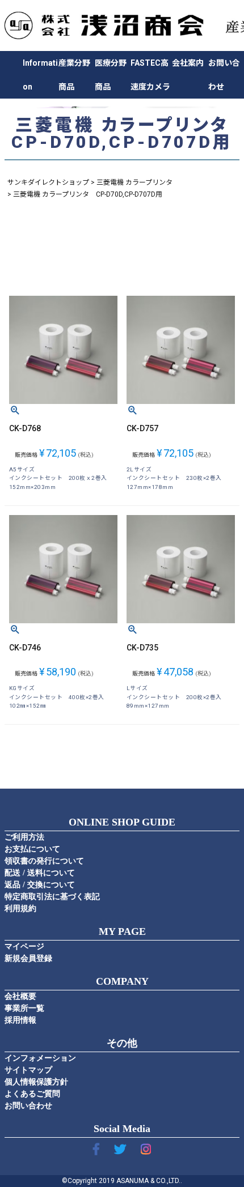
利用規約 (20, 908)
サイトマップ (28, 1070)
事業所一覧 (24, 1008)
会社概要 (20, 996)
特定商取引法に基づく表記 (52, 896)
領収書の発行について (44, 861)
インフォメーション (40, 1058)
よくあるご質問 (32, 1094)
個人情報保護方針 (36, 1082)
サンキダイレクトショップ (48, 182)
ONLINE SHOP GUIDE (122, 822)
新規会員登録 (28, 958)
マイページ (24, 946)
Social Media (122, 1128)
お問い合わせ (28, 1105)
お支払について (32, 849)
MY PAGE (122, 931)
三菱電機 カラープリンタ (134, 182)
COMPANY (122, 981)
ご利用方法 (24, 837)
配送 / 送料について (40, 873)
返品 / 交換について (40, 884)
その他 (122, 1043)
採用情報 (20, 1020)
